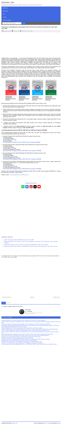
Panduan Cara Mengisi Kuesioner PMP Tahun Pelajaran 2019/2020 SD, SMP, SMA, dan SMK (26, 244)
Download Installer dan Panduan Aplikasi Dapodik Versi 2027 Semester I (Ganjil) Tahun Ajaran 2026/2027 (25, 324)
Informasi (5, 11)
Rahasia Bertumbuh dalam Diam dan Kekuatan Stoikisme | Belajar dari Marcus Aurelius (21, 328)
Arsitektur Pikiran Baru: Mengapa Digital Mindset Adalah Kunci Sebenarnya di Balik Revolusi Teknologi (25, 339)
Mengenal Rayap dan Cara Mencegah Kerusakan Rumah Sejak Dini (17, 338)
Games (4, 17)
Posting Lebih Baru (7, 297)
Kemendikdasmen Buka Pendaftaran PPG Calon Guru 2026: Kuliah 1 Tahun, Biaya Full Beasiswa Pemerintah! (27, 334)
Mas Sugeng (48, 423)
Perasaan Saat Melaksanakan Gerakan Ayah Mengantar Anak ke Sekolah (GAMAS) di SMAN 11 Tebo (25, 330)
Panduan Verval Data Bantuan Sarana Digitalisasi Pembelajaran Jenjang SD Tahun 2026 (22, 343)
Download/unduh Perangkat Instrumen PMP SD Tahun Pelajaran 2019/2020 (21, 142)
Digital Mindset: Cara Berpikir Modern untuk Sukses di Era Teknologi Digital (19, 340)
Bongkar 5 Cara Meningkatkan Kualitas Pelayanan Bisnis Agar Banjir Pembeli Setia (20, 336)
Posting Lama (56, 297)
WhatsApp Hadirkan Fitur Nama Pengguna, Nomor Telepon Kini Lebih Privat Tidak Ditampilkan (23, 320)
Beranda (5, 8)
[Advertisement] (31, 45)
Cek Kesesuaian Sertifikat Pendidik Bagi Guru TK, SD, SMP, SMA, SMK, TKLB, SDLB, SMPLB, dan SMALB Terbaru (29, 344)
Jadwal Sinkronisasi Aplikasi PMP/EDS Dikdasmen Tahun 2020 (19, 239)
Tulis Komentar (16, 31)
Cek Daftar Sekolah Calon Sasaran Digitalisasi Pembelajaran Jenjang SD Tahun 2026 (21, 341)
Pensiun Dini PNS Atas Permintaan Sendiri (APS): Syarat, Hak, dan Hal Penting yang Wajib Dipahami (25, 335)
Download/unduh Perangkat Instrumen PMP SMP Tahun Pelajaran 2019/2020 (22, 150)
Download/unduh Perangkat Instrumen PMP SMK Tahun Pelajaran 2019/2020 (22, 168)
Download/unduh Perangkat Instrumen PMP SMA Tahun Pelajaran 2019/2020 (22, 159)
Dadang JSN (7, 2)
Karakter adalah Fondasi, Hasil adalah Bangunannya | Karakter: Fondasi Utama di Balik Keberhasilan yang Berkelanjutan (29, 329)
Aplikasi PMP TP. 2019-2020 (26, 31)
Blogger (59, 423)
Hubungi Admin (7, 20)
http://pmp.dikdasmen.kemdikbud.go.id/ (19, 174)
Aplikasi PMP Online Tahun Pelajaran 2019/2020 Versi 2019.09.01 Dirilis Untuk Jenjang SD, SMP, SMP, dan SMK (30, 246)
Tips (4, 14)
